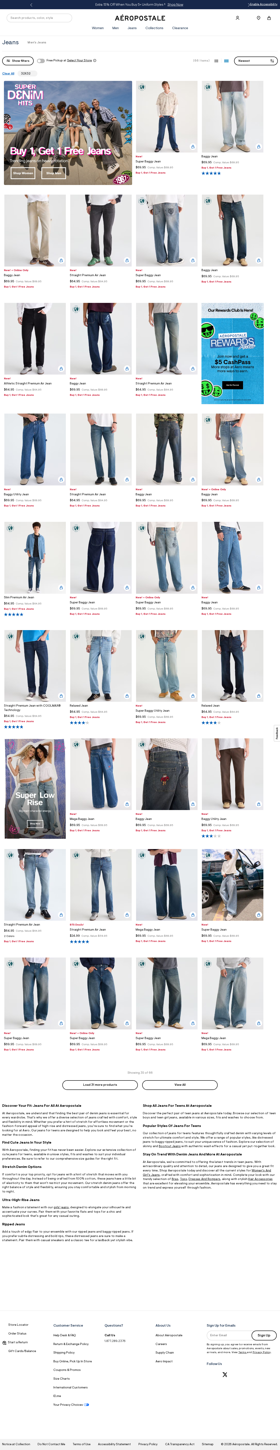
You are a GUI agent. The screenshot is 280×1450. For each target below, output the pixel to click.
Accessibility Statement (114, 1444)
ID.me (57, 1396)
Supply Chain (165, 1352)
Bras (175, 1179)
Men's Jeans (37, 42)
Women (98, 28)
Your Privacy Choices (68, 1405)
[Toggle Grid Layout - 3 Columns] (216, 60)
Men (115, 28)
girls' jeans (61, 1207)
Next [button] (248, 5)
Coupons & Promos (67, 1370)
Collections (154, 28)
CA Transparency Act (179, 1444)
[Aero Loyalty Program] (232, 403)
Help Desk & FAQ (64, 1335)
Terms (242, 1352)
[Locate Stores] (258, 18)
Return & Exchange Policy (71, 1344)
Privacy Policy (262, 1352)
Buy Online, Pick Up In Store (72, 1361)
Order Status (17, 1333)
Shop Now (175, 5)
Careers (161, 1344)
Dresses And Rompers (204, 1179)
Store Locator (18, 1325)
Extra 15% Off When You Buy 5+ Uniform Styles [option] (139, 5)
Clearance (180, 28)
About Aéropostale (169, 1335)
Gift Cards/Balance (22, 1351)
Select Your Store (79, 60)
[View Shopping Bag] (269, 18)
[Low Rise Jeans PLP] (35, 838)
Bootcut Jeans (170, 1146)
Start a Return (17, 1342)
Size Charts (61, 1379)
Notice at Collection (16, 1444)
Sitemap (207, 1444)
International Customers (70, 1387)
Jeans (132, 28)
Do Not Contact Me (51, 1444)
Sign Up (264, 1335)
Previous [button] (32, 5)
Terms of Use (82, 1444)
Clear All (8, 73)
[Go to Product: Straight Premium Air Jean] (35, 937)
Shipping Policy (64, 1352)
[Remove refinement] (32, 73)
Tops (183, 1179)
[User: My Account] (237, 18)
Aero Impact (164, 1361)
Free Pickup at (69, 60)
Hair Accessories (260, 1179)
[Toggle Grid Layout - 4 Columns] (226, 60)
